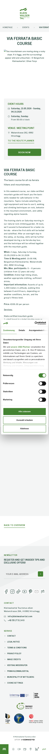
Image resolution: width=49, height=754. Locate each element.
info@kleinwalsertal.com (19, 616)
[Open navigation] (44, 749)
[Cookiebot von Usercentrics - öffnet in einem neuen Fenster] (35, 323)
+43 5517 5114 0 (15, 620)
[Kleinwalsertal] (24, 13)
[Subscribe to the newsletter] (40, 574)
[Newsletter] (36, 591)
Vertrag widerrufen (17, 665)
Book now (24, 152)
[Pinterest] (30, 591)
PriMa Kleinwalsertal (18, 671)
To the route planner (21, 140)
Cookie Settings (15, 683)
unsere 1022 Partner (20, 347)
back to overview (14, 525)
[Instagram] (12, 591)
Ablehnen (24, 428)
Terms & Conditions (17, 647)
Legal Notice (13, 641)
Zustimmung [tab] (9, 330)
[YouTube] (24, 591)
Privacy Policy (14, 653)
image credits (14, 659)
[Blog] (42, 591)
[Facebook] (6, 591)
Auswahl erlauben (24, 420)
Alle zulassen (24, 411)
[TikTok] (18, 591)
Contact (11, 636)
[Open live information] (13, 749)
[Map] (30, 749)
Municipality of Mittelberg (20, 677)
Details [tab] (22, 330)
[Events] (25, 749)
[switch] (42, 383)
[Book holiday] (4, 749)
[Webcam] (19, 749)
